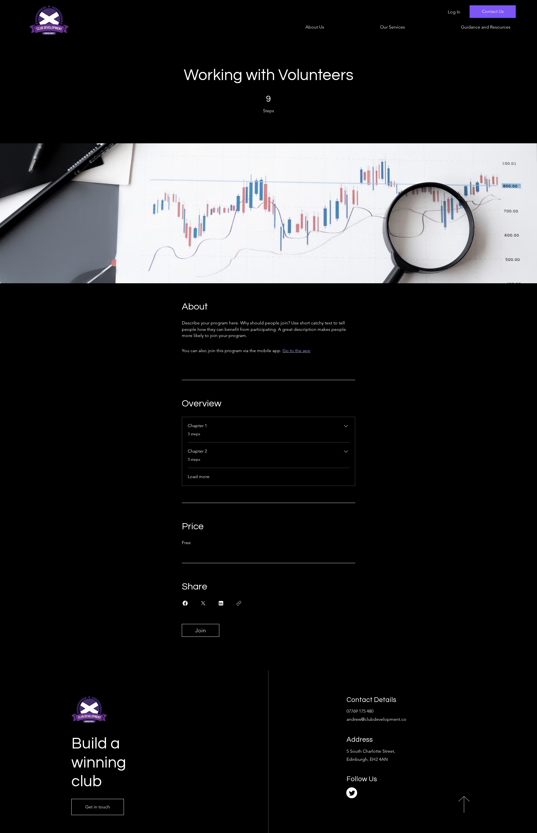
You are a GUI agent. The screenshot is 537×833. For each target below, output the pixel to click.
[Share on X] (203, 603)
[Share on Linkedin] (221, 603)
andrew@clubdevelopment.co (376, 719)
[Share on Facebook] (185, 603)
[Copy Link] (238, 603)
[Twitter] (351, 792)
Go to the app (296, 350)
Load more (198, 476)
